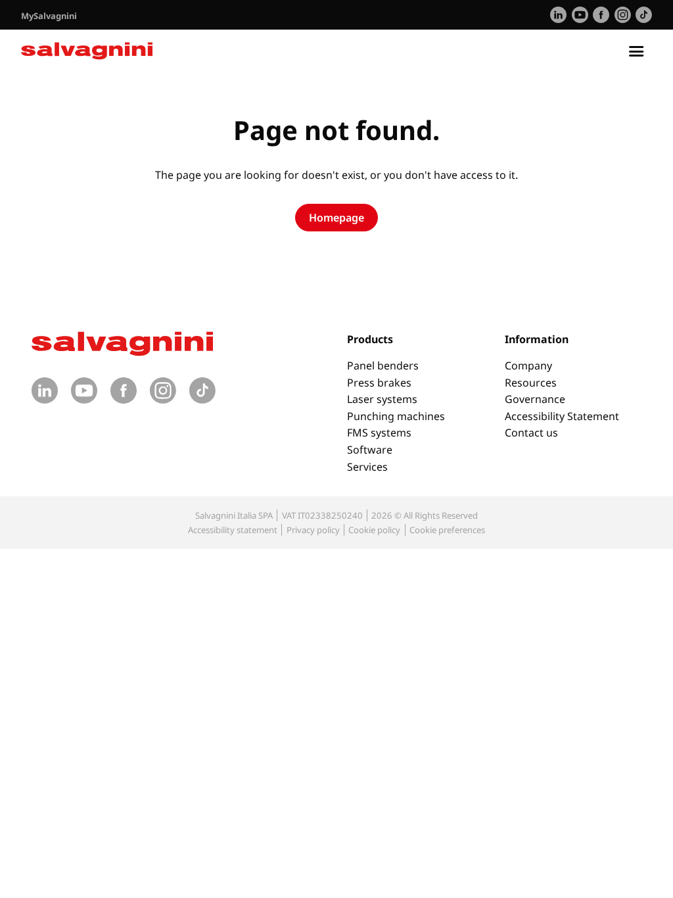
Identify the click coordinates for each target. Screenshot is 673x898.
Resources (531, 382)
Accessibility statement (232, 530)
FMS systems (379, 432)
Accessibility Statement (562, 416)
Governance (535, 399)
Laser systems (382, 399)
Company (528, 365)
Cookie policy (374, 530)
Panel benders (383, 365)
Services (367, 467)
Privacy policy (313, 530)
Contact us (531, 432)
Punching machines (396, 416)
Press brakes (379, 382)
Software (369, 449)
